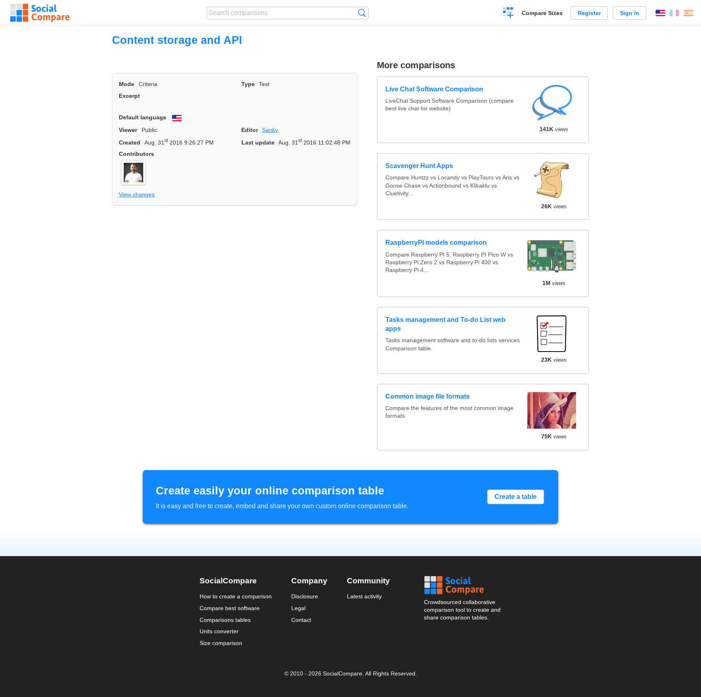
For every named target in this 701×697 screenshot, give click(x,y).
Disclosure (304, 596)
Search (362, 13)
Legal (298, 608)
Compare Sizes (542, 13)
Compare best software (230, 608)
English (660, 13)
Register (589, 13)
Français (674, 13)
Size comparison (221, 643)
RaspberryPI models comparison (436, 242)
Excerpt (129, 96)
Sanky (270, 130)
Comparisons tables (225, 620)
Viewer (128, 130)
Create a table (516, 496)
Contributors (136, 154)
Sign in (629, 13)
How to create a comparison (236, 596)
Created (129, 142)
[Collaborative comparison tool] (39, 13)
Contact (301, 620)
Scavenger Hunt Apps (419, 165)
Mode (126, 84)
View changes (137, 194)
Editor (249, 130)
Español (688, 13)
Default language (142, 117)
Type (248, 84)
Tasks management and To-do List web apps (445, 324)
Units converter (219, 631)
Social (463, 585)
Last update (258, 142)
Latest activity (364, 596)
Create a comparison (508, 13)
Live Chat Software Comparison (434, 89)
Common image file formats (427, 396)
